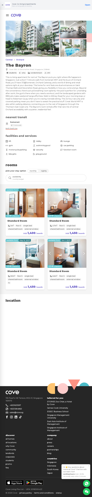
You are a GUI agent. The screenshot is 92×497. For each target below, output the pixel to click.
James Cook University (57, 408)
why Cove (10, 446)
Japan (50, 473)
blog (49, 453)
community (11, 450)
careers (50, 446)
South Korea (52, 469)
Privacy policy (26, 493)
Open (87, 5)
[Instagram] (11, 417)
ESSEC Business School (57, 411)
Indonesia (51, 466)
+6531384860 (16, 409)
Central (9, 60)
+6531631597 (15, 405)
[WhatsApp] (86, 483)
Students (12, 73)
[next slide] (42, 203)
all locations (11, 442)
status (59, 493)
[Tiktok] (20, 417)
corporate (10, 457)
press (49, 442)
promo (9, 464)
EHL (48, 73)
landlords (10, 453)
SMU (23, 73)
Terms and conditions (44, 493)
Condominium (36, 73)
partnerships (53, 450)
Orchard (20, 60)
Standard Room (17, 220)
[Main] (16, 15)
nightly (44, 171)
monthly (33, 171)
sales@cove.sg (16, 412)
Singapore (51, 462)
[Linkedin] (16, 417)
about (50, 439)
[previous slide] (8, 203)
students (10, 460)
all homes (10, 439)
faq (7, 468)
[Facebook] (7, 417)
